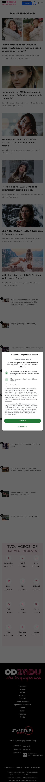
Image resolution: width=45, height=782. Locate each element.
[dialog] (22, 391)
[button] (22, 385)
